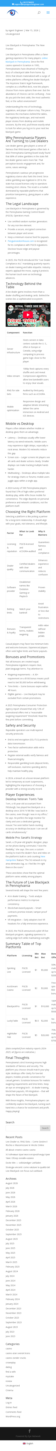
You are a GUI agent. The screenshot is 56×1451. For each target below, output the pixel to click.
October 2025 (12, 1229)
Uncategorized (13, 34)
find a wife (11, 1371)
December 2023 (13, 1308)
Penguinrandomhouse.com (21, 241)
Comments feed (13, 1411)
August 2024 (12, 1271)
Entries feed (11, 1407)
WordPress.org (13, 1416)
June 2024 (10, 1280)
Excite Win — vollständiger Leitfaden (23, 1162)
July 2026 (10, 1187)
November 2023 (13, 1313)
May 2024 (10, 1285)
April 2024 (10, 1289)
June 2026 (10, 1192)
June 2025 (10, 1248)
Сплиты (9, 1390)
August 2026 (12, 1183)
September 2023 (14, 1322)
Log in (9, 1402)
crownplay (11, 1362)
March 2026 (11, 1206)
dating (9, 1367)
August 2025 (12, 1238)
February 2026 (13, 1211)
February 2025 (13, 1266)
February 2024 (13, 1299)
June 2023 (10, 1336)
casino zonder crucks (16, 1357)
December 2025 (13, 1220)
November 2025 (13, 1224)
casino (9, 1348)
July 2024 (10, 1276)
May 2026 (10, 1197)
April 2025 (10, 1257)
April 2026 (10, 1201)
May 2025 (10, 1252)
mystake (10, 1376)
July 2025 (10, 1243)
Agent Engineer (16, 30)
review (9, 1381)
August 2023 (12, 1327)
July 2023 (10, 1331)
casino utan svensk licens (18, 1353)
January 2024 (12, 1303)
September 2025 (14, 1234)
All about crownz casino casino (21, 1149)
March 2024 (11, 1294)
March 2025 (11, 1262)
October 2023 (12, 1317)
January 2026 (12, 1215)
